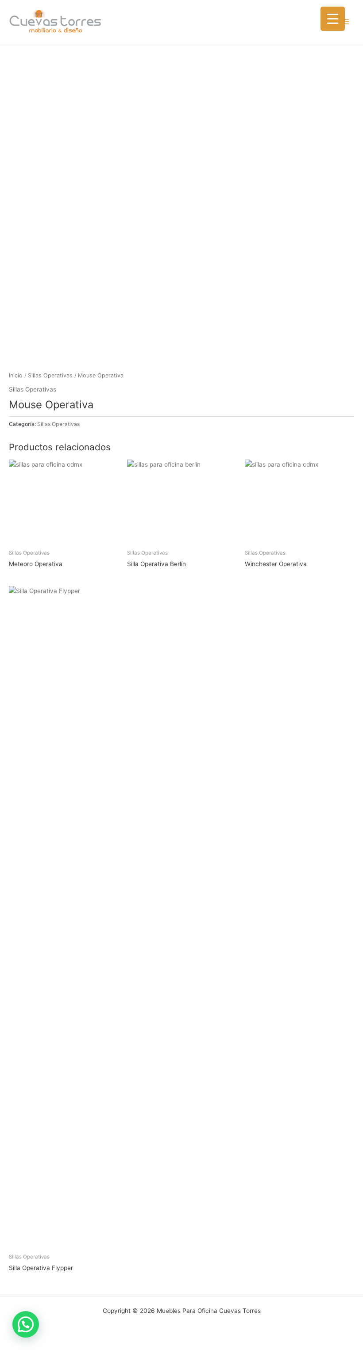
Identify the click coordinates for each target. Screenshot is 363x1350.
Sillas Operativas (50, 375)
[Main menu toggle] (345, 21)
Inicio (16, 375)
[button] (25, 1324)
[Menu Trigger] (333, 19)
